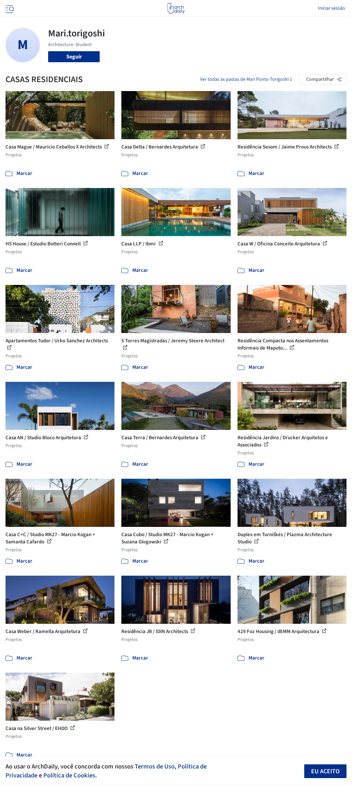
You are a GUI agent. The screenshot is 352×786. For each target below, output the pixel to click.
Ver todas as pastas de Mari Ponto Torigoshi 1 (246, 79)
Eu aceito (325, 771)
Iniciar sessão (331, 8)
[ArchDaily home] (176, 8)
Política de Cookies (69, 775)
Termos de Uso (155, 766)
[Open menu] (9, 8)
